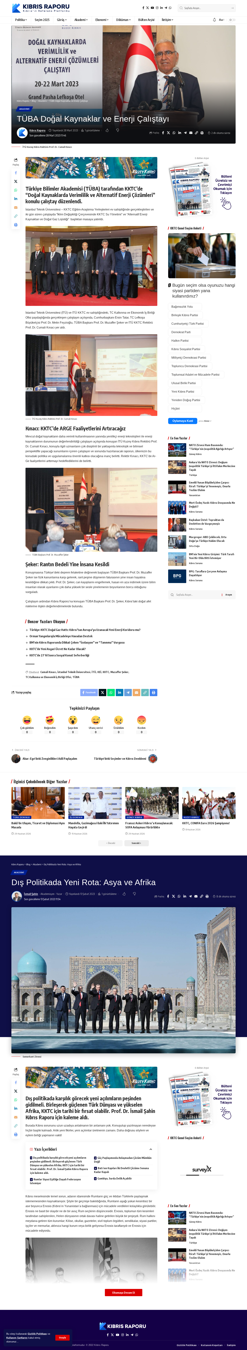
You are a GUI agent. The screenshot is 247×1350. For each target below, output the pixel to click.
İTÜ (94, 672)
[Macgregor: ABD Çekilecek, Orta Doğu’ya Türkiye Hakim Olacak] (177, 542)
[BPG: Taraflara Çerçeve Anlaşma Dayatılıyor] (177, 576)
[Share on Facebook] (162, 133)
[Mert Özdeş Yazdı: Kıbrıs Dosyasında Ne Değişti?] (177, 507)
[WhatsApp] (170, 7)
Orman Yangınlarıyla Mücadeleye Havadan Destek (60, 636)
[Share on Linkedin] (179, 133)
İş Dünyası (76, 817)
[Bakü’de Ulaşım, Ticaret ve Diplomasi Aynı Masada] (38, 803)
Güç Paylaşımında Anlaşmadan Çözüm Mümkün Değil (123, 1159)
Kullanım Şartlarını (16, 1337)
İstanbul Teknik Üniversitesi (74, 672)
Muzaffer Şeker (119, 672)
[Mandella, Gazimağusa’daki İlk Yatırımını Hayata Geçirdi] (95, 803)
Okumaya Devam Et (123, 1292)
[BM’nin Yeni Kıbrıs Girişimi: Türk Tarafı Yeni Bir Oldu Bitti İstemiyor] (177, 559)
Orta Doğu (194, 546)
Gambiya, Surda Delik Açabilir (114, 1178)
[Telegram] (166, 7)
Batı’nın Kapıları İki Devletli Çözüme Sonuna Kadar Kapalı (121, 1170)
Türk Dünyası (21, 817)
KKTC (106, 672)
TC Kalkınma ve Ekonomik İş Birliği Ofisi (48, 677)
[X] (147, 7)
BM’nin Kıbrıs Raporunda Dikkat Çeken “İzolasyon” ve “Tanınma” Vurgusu (77, 642)
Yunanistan (194, 495)
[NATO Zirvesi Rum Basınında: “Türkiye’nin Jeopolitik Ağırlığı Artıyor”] (177, 450)
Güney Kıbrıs (195, 454)
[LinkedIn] (161, 7)
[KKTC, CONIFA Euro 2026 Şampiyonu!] (209, 803)
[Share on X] (168, 133)
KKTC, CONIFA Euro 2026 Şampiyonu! (206, 823)
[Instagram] (157, 7)
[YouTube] (152, 7)
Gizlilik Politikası (37, 1333)
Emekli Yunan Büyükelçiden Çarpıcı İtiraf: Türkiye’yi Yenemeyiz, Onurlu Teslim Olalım (209, 486)
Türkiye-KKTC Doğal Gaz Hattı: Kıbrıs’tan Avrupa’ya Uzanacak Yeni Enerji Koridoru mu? (84, 630)
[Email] (190, 133)
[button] (62, 1338)
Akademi (24, 109)
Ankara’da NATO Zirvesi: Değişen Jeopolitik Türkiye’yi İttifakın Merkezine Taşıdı (212, 466)
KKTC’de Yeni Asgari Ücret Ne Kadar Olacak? (57, 649)
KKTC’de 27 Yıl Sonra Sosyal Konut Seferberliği (59, 655)
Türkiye (193, 475)
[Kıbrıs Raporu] (41, 8)
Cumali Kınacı (48, 672)
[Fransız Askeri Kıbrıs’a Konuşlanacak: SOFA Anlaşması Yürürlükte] (152, 803)
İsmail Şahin (31, 893)
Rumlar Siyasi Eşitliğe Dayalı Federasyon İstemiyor (55, 1181)
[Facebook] (143, 7)
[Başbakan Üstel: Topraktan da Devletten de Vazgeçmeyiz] (177, 525)
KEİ (99, 672)
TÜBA (76, 677)
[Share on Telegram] (185, 133)
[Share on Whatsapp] (174, 133)
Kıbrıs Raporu (37, 130)
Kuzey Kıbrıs (191, 817)
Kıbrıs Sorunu (196, 511)
